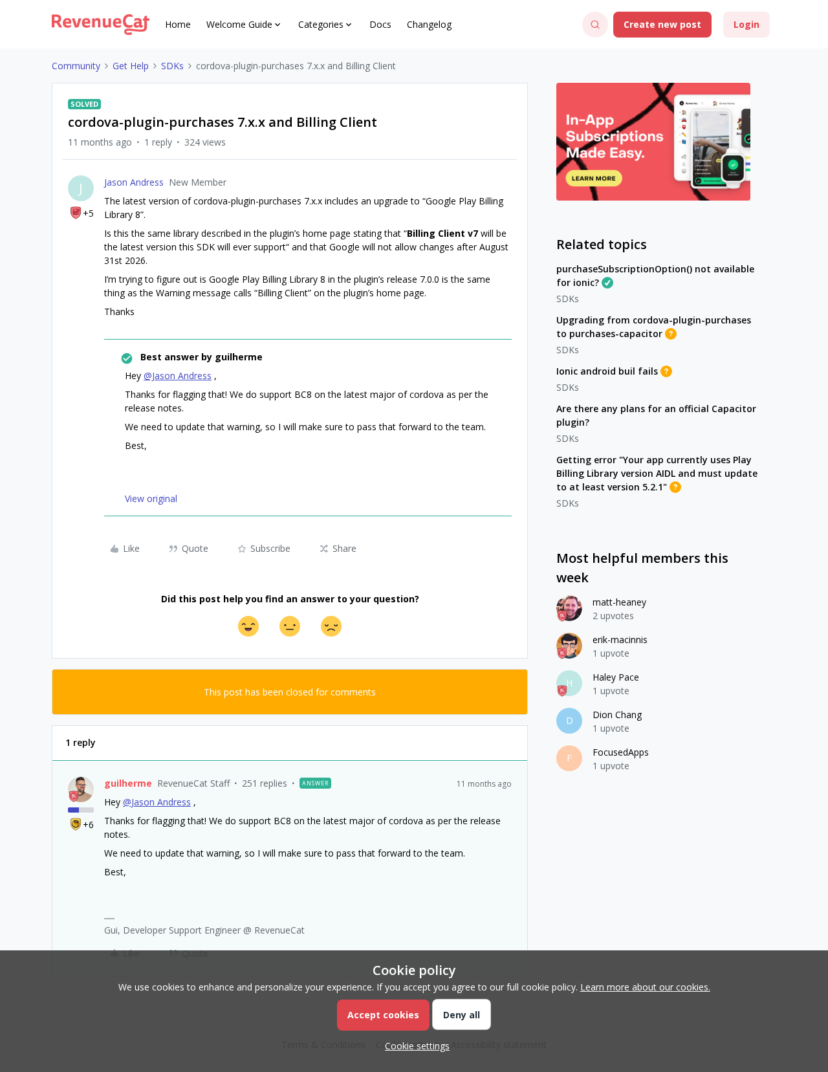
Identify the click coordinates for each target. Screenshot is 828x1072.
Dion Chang (617, 714)
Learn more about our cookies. (645, 987)
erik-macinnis (620, 639)
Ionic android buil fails (607, 371)
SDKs (172, 66)
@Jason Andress (178, 375)
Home (178, 24)
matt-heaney (619, 602)
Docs (380, 24)
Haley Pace (616, 677)
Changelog (429, 24)
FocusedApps (621, 752)
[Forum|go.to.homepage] (100, 24)
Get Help (131, 66)
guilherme (128, 783)
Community (76, 66)
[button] (662, 25)
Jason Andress (134, 182)
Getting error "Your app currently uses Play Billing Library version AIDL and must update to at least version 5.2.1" (656, 473)
